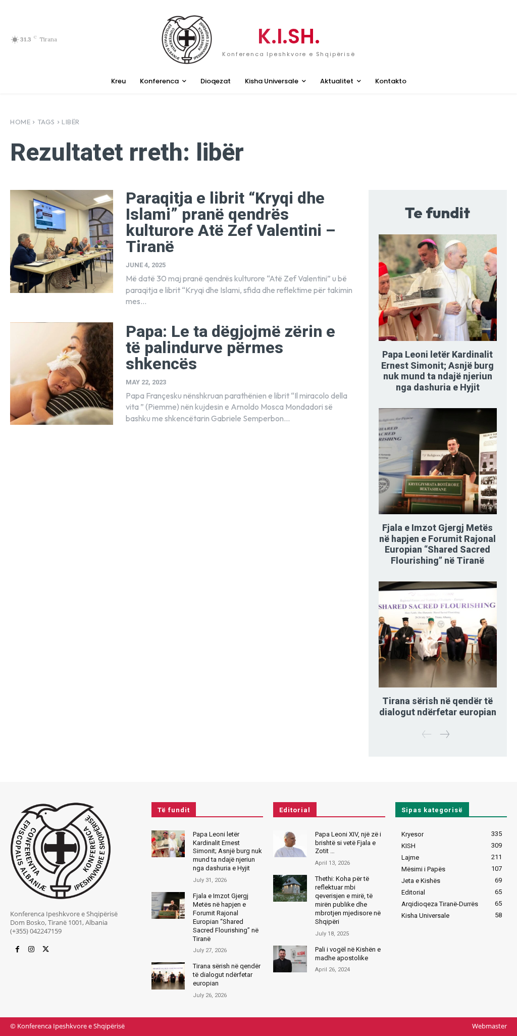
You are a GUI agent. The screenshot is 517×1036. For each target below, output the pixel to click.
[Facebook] (17, 950)
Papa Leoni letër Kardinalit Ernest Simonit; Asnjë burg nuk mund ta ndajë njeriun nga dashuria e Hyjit (437, 370)
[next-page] (444, 735)
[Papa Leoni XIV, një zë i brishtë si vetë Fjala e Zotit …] (289, 843)
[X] (45, 950)
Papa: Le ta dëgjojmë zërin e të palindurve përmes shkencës (230, 347)
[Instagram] (31, 950)
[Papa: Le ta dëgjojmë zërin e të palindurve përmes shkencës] (61, 373)
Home (20, 122)
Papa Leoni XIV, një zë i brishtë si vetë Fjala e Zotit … (348, 842)
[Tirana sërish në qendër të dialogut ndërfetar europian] (438, 634)
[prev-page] (427, 735)
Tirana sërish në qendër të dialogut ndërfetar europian (437, 706)
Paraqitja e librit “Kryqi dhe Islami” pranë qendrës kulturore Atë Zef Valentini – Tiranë (230, 222)
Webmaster (489, 1025)
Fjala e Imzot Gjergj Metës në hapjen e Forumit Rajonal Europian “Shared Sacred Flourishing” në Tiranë (437, 544)
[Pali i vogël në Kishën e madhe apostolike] (289, 959)
